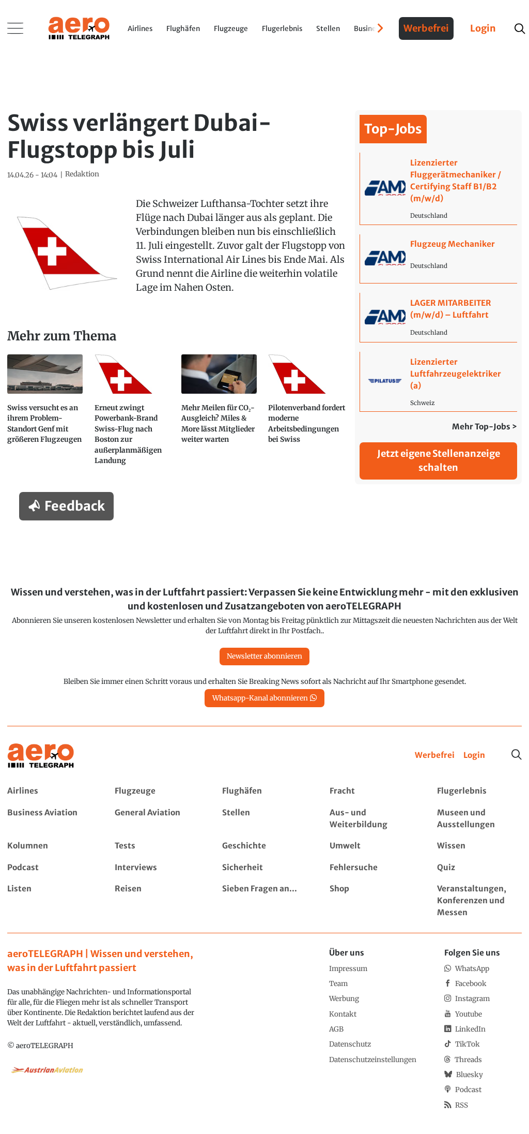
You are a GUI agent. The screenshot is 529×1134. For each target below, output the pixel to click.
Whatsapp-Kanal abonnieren (260, 698)
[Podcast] (49, 868)
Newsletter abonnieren (264, 656)
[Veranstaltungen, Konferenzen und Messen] (479, 901)
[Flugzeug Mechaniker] (438, 259)
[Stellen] (264, 819)
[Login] (474, 756)
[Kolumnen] (49, 846)
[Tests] (157, 846)
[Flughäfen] (264, 791)
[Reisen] (157, 901)
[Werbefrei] (435, 756)
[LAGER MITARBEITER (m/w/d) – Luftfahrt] (438, 317)
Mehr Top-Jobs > (484, 426)
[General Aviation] (157, 819)
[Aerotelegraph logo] (79, 27)
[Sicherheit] (264, 868)
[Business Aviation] (49, 819)
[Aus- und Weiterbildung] (372, 819)
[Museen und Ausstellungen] (479, 819)
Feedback (74, 506)
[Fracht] (372, 791)
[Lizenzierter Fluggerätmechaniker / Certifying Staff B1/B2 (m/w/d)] (438, 188)
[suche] (519, 29)
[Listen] (49, 901)
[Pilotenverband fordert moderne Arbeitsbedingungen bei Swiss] (308, 413)
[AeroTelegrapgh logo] (40, 756)
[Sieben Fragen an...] (264, 901)
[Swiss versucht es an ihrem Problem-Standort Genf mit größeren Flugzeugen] (47, 413)
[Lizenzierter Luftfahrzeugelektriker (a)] (438, 381)
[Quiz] (479, 868)
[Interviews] (157, 868)
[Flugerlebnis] (479, 791)
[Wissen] (479, 846)
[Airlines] (49, 791)
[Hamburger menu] (15, 28)
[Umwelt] (372, 846)
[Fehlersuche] (372, 868)
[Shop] (372, 901)
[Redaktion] (82, 174)
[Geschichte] (264, 846)
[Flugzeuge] (157, 791)
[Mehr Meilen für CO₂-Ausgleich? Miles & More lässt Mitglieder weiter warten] (221, 413)
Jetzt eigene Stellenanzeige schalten (438, 460)
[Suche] (516, 755)
